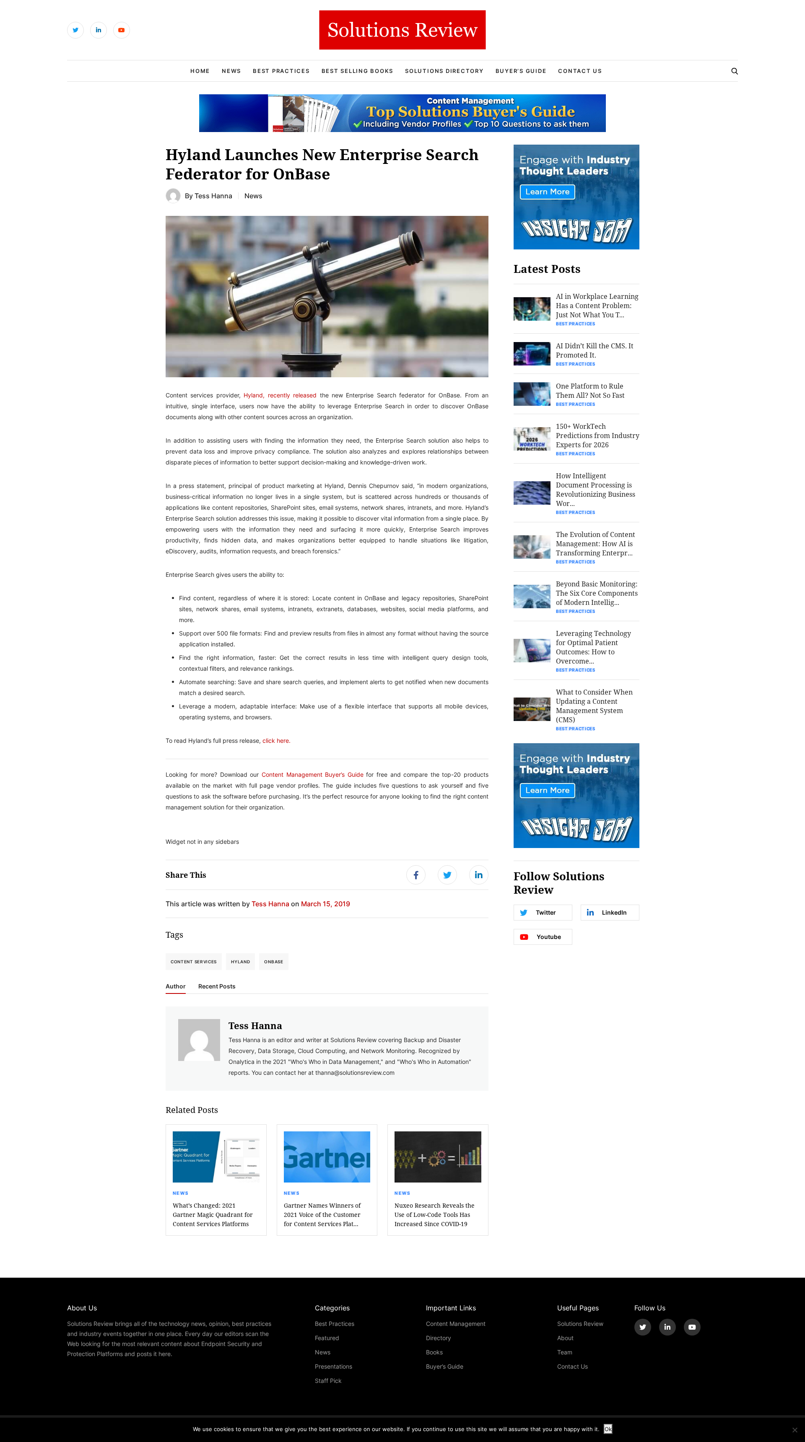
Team (564, 1352)
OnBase (273, 962)
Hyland (240, 962)
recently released (292, 395)
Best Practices (281, 71)
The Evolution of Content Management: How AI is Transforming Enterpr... (595, 543)
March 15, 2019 (325, 903)
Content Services (194, 962)
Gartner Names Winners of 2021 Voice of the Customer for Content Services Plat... (322, 1214)
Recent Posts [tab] (217, 986)
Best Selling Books (358, 71)
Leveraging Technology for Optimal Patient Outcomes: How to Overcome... (593, 647)
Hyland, (254, 395)
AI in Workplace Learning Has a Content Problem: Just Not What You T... (597, 305)
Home (200, 71)
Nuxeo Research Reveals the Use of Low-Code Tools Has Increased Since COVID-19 (435, 1214)
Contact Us (580, 71)
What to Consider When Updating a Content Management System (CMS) (594, 705)
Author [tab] (176, 986)
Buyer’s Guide (521, 71)
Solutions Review (580, 1324)
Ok (608, 1429)
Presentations (333, 1366)
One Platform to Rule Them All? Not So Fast (590, 390)
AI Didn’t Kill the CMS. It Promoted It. (595, 350)
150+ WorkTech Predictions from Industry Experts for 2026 (597, 435)
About (565, 1338)
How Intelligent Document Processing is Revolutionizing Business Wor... (595, 489)
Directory (438, 1338)
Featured (327, 1338)
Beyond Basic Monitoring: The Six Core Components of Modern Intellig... (597, 593)
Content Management (456, 1324)
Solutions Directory (444, 71)
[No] (794, 1430)
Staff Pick (328, 1381)
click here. (276, 740)
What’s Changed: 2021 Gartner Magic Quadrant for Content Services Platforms (213, 1214)
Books (434, 1352)
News (231, 71)
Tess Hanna (213, 195)
